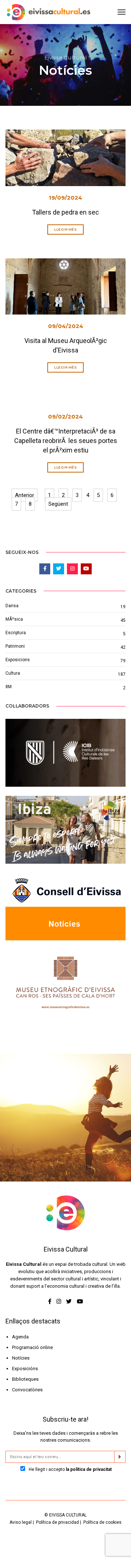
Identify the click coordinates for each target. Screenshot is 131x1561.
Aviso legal (20, 1522)
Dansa (12, 605)
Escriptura (15, 632)
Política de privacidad (57, 1522)
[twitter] (69, 1301)
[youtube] (80, 1301)
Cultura (12, 673)
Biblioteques (25, 1379)
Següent (58, 504)
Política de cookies (102, 1522)
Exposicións (25, 1368)
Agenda (20, 1337)
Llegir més (65, 229)
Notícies (20, 1358)
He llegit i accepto (70, 1469)
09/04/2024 (65, 326)
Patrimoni (15, 646)
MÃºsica (14, 619)
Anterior (24, 495)
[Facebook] (50, 1301)
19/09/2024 (65, 197)
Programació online (32, 1347)
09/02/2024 (65, 416)
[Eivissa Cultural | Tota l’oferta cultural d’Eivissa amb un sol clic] (47, 12)
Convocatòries (27, 1389)
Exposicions (17, 659)
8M (8, 686)
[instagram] (58, 1301)
